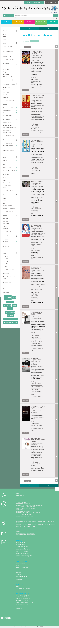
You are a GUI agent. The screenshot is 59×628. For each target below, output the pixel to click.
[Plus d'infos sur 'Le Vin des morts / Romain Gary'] (26, 272)
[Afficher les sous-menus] (31, 2)
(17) (9, 326)
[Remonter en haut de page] (57, 489)
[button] (10, 34)
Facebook (18, 493)
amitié (36, 124)
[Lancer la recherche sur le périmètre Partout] (55, 15)
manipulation (38, 208)
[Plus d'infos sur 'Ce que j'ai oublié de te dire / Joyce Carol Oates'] (26, 101)
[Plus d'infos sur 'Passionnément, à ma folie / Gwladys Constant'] (26, 184)
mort (36, 167)
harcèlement (38, 250)
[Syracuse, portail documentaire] (29, 9)
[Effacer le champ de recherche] (52, 15)
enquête (37, 335)
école (36, 78)
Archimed (22, 626)
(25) (9, 59)
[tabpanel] (29, 257)
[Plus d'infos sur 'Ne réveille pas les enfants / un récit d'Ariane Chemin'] (26, 317)
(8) (9, 80)
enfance (37, 292)
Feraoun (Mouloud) (39, 341)
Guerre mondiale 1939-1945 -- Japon (37, 387)
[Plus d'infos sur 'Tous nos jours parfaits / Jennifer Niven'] (26, 146)
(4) (9, 100)
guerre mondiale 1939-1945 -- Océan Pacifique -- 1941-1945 (36, 383)
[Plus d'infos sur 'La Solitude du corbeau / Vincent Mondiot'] (26, 57)
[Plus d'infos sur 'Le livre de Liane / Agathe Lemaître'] (26, 230)
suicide (36, 79)
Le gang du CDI (34, 60)
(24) (9, 190)
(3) (9, 135)
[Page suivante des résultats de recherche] (48, 28)
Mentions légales (6, 618)
